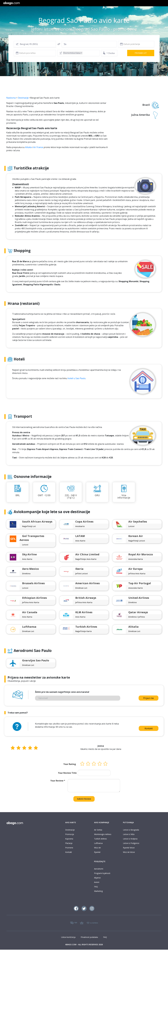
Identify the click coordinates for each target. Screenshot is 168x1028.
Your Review (57, 780)
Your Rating (69, 764)
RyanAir (97, 852)
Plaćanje (68, 843)
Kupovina (69, 838)
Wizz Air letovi (129, 852)
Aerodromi (98, 869)
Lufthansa (98, 843)
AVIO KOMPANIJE (101, 822)
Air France (38, 147)
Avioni (96, 882)
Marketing (98, 891)
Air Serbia (98, 830)
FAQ (96, 886)
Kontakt (149, 728)
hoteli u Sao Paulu (76, 378)
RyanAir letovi (129, 847)
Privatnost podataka (89, 937)
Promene (69, 847)
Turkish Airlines (100, 838)
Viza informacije (123, 496)
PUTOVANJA (128, 822)
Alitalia (28, 147)
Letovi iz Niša (128, 834)
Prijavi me (148, 698)
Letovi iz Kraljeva (130, 838)
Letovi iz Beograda (131, 830)
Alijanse (97, 877)
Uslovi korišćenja (68, 937)
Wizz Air (97, 847)
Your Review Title (67, 772)
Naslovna (11, 97)
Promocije (69, 834)
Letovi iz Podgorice (131, 843)
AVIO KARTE (70, 822)
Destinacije (23, 97)
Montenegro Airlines (102, 834)
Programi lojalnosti (102, 873)
